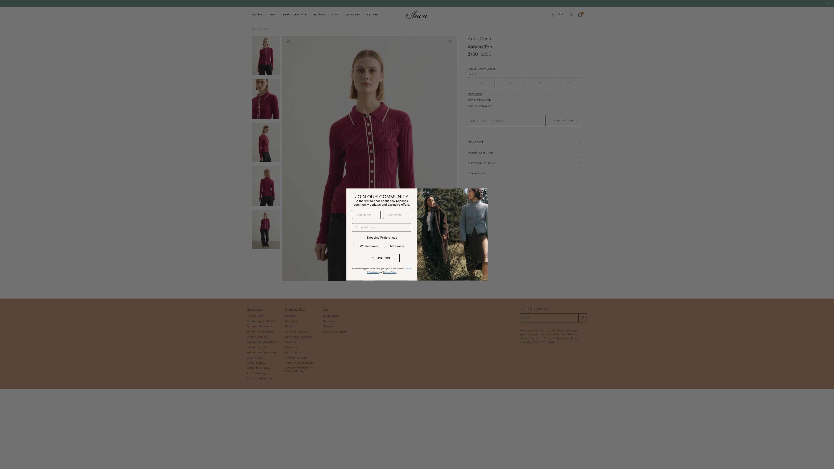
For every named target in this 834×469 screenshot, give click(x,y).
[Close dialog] (484, 192)
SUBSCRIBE (381, 258)
